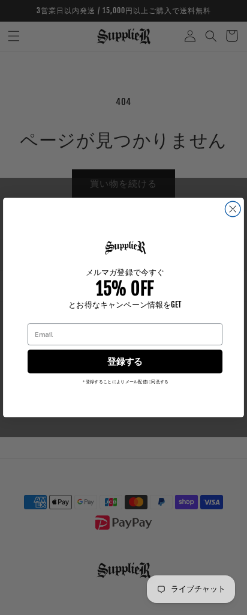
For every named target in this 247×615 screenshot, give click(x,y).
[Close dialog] (232, 209)
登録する (124, 361)
